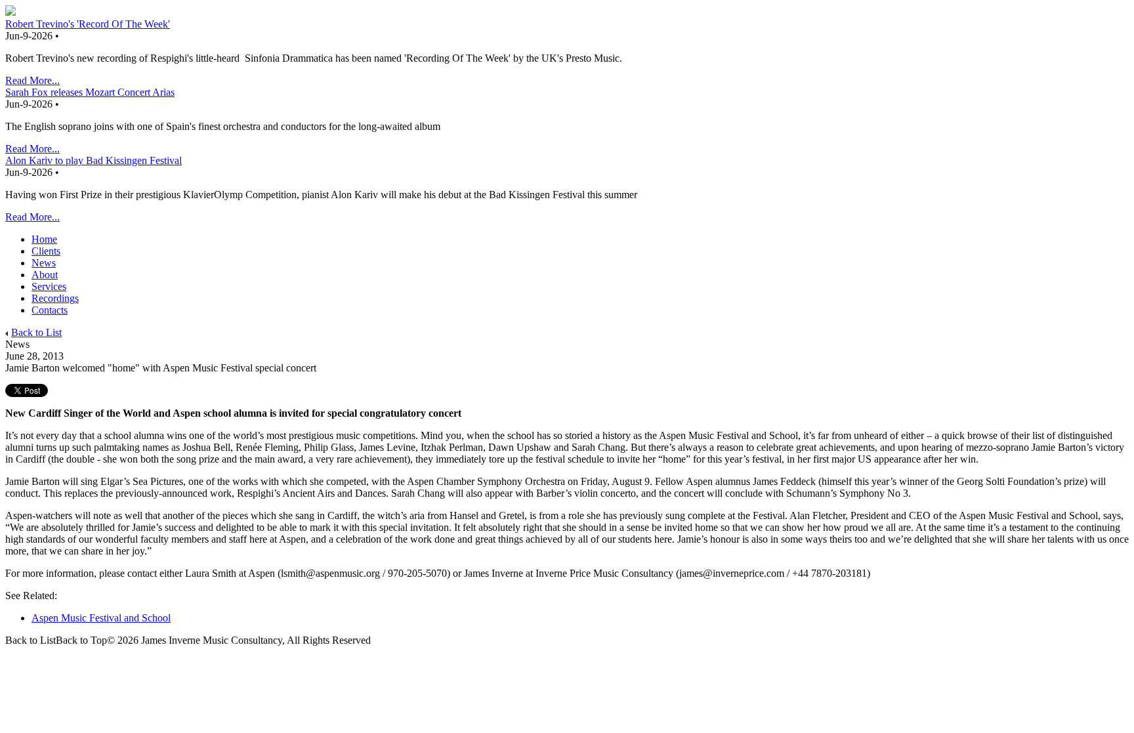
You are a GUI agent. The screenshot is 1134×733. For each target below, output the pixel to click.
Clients (46, 251)
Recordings (55, 298)
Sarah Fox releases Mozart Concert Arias (90, 92)
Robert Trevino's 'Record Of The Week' (87, 24)
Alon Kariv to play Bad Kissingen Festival (93, 160)
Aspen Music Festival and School (101, 617)
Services (49, 286)
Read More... (32, 80)
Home (44, 239)
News (44, 262)
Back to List (36, 332)
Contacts (50, 310)
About (45, 274)
